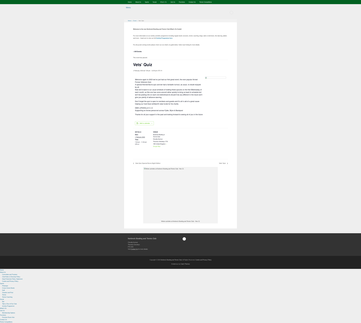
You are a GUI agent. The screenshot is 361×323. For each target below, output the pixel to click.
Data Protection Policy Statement (12, 279)
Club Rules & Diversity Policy (11, 277)
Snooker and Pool (7, 292)
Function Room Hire (8, 317)
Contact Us (192, 2)
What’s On (163, 2)
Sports (147, 2)
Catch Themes (185, 264)
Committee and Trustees (9, 274)
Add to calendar (145, 123)
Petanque (5, 286)
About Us (138, 2)
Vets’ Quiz (222, 163)
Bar (3, 301)
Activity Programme (8, 306)
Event (135, 20)
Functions (182, 2)
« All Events (137, 51)
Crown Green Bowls (8, 288)
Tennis (4, 295)
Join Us (172, 2)
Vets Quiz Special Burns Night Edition (147, 163)
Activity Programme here (164, 38)
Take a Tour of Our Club (9, 304)
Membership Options (8, 313)
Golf (3, 290)
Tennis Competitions (205, 2)
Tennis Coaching (7, 297)
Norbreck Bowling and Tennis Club (171, 260)
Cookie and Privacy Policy (203, 260)
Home (130, 2)
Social (154, 2)
